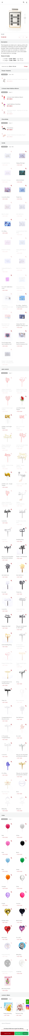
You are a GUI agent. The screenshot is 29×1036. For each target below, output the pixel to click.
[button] (14, 71)
